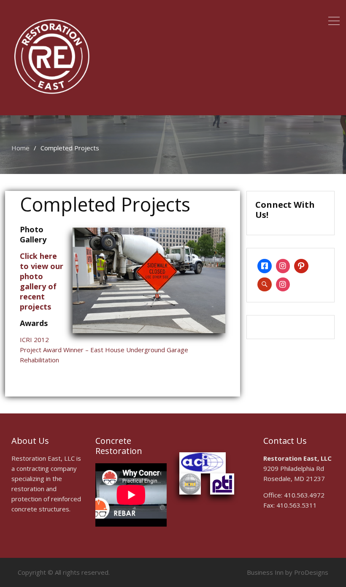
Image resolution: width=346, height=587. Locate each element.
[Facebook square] (264, 266)
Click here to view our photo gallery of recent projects (41, 281)
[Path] (301, 266)
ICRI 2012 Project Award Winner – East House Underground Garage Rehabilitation (104, 349)
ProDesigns (311, 572)
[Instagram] (283, 266)
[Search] (264, 284)
